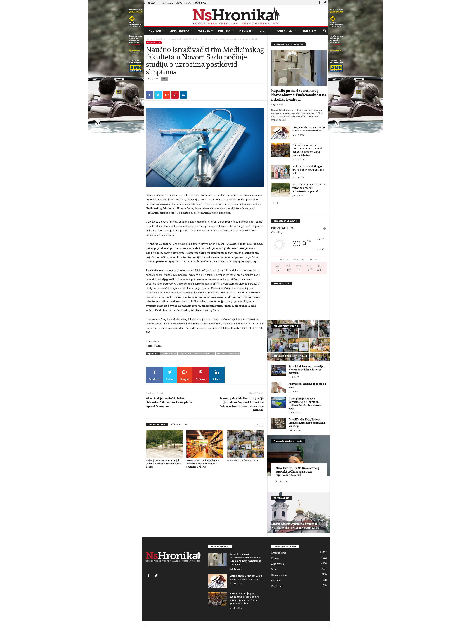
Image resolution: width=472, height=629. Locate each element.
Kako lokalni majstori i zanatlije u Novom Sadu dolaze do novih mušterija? (307, 369)
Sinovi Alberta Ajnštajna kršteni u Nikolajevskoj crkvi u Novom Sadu (295, 525)
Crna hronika (179, 31)
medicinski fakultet (204, 354)
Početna (149, 39)
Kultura (204, 31)
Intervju (245, 31)
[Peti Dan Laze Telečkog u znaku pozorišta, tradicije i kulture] (280, 172)
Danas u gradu (279, 575)
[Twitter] (325, 2)
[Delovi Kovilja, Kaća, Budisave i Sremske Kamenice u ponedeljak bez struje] (278, 423)
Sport (263, 31)
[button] (325, 31)
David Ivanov (185, 354)
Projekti (307, 31)
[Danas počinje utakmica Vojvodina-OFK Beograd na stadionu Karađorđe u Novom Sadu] (278, 402)
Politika (224, 31)
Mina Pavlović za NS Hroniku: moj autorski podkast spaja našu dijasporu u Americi (297, 471)
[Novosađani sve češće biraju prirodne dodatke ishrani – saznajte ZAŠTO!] (204, 444)
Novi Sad (155, 31)
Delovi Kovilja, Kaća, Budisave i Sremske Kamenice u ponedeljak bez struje (307, 423)
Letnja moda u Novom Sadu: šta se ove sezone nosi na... (308, 129)
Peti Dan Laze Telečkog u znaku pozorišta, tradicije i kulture (308, 170)
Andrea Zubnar (169, 354)
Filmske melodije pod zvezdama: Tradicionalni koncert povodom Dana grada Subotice (307, 150)
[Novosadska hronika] (236, 15)
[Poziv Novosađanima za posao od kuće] (278, 387)
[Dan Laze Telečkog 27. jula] (245, 444)
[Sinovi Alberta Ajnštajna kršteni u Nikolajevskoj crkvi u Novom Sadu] (298, 512)
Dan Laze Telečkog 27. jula (242, 460)
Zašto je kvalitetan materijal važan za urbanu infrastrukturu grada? (164, 463)
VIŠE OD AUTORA (179, 424)
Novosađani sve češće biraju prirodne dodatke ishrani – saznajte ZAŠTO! (202, 463)
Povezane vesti (157, 424)
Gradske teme (162, 39)
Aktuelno (275, 580)
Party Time (284, 31)
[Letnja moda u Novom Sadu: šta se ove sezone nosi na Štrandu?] (280, 132)
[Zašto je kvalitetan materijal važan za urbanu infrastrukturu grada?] (164, 444)
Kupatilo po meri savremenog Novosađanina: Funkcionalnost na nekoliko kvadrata (298, 94)
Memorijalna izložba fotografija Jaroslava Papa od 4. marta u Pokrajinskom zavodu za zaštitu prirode (242, 404)
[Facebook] (319, 2)
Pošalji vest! (201, 2)
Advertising (183, 2)
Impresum (167, 2)
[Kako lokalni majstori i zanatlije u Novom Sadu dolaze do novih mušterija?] (278, 370)
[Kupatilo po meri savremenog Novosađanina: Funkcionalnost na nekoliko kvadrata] (299, 68)
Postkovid (233, 354)
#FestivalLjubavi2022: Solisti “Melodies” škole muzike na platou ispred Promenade (169, 402)
